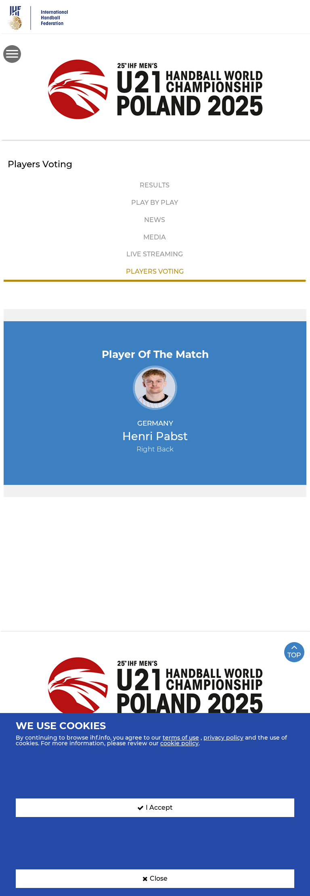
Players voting (155, 271)
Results (155, 185)
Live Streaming (154, 254)
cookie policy (179, 743)
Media (154, 237)
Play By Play (154, 202)
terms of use (181, 737)
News (154, 220)
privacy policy (223, 737)
